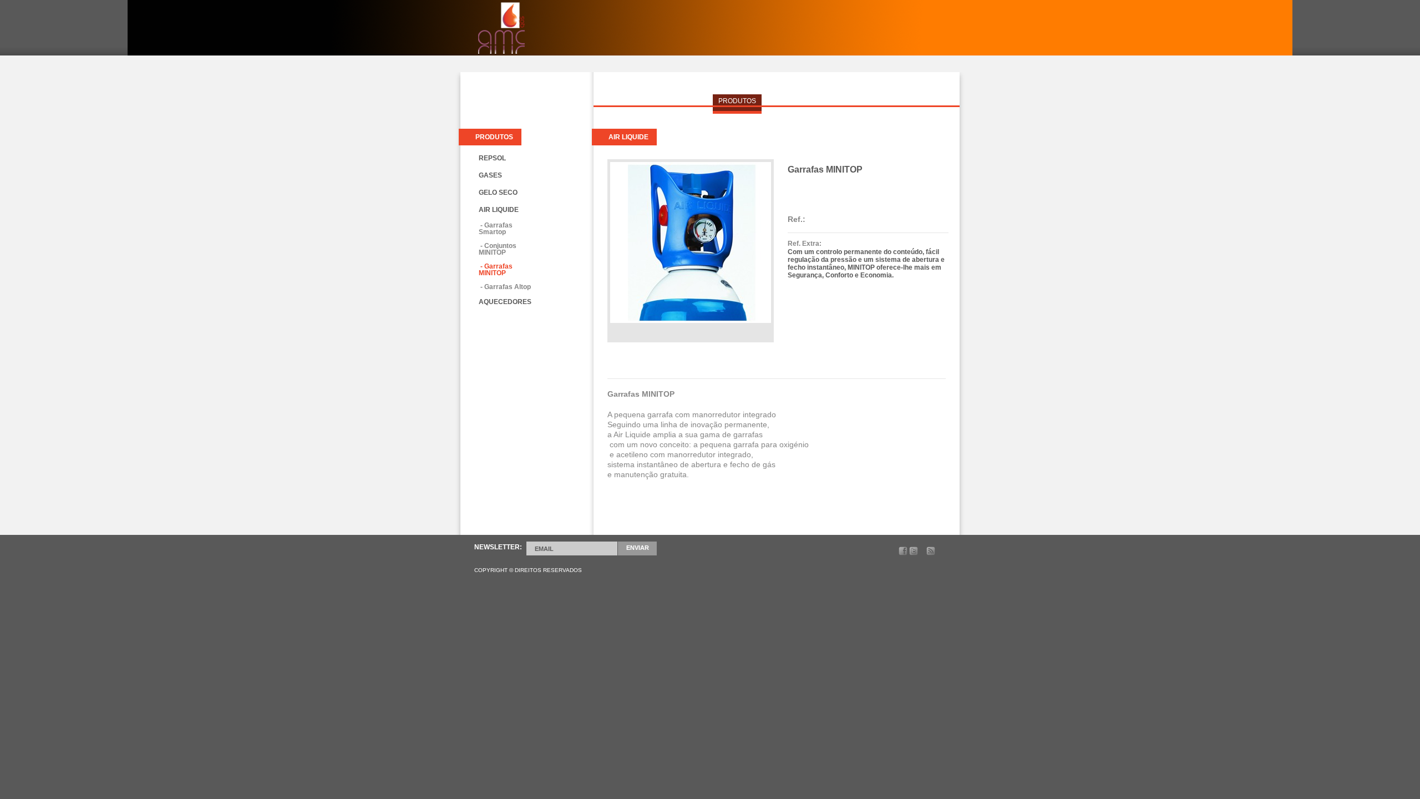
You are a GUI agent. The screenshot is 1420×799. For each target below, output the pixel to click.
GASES (490, 175)
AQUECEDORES (505, 302)
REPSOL (492, 158)
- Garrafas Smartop (496, 228)
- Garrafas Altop (505, 287)
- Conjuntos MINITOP (497, 249)
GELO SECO (498, 192)
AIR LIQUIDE (499, 210)
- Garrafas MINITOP (496, 269)
